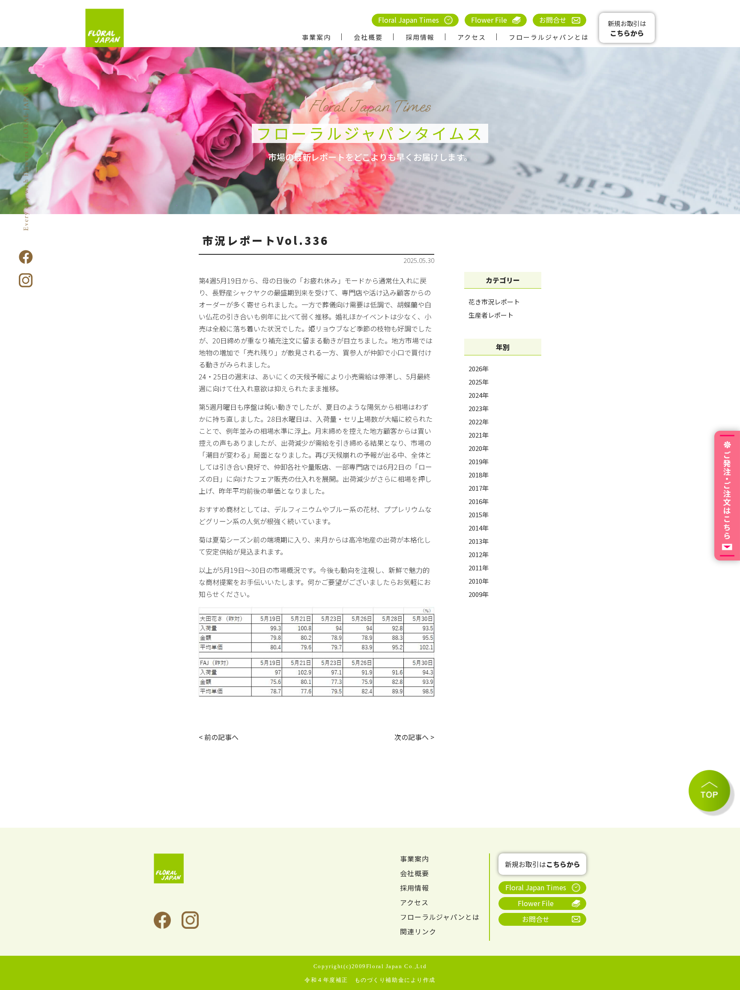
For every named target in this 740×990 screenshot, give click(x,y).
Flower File (489, 20)
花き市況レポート (494, 301)
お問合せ (553, 20)
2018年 (478, 474)
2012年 (478, 554)
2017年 (478, 487)
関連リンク (418, 931)
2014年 (478, 527)
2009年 (478, 594)
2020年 (478, 448)
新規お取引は (627, 28)
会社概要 (368, 37)
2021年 (478, 434)
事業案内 (316, 37)
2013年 (478, 541)
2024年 (478, 395)
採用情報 (420, 37)
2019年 (478, 461)
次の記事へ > (414, 737)
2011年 (478, 567)
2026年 (478, 368)
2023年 (478, 408)
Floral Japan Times (408, 20)
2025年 (478, 381)
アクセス (471, 37)
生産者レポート (490, 314)
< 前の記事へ (219, 737)
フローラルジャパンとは (549, 37)
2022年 (478, 421)
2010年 (478, 580)
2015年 (478, 514)
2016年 (478, 501)
